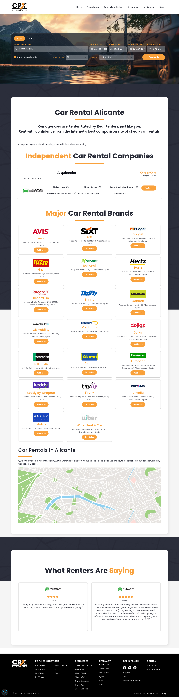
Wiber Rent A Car (89, 425)
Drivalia (138, 393)
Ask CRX (126, 676)
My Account (149, 7)
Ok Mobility (41, 330)
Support (126, 672)
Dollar (138, 332)
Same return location (27, 57)
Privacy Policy (139, 693)
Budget (138, 234)
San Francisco (41, 669)
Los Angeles (40, 665)
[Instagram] (134, 667)
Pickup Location (22, 44)
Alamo (89, 363)
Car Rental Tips (81, 689)
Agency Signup (153, 669)
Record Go (41, 298)
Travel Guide (80, 685)
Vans (31, 38)
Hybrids (102, 676)
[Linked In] (129, 667)
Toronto (58, 673)
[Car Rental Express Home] (19, 7)
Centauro (89, 327)
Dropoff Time (154, 45)
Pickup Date (96, 45)
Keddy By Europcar (41, 393)
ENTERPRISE (41, 364)
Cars (19, 38)
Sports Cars (104, 672)
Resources (133, 7)
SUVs (101, 680)
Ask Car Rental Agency (132, 680)
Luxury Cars (104, 669)
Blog (162, 7)
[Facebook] (124, 667)
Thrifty (89, 300)
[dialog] (4, 692)
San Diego (39, 673)
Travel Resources (82, 681)
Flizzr (41, 270)
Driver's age (58, 57)
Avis (41, 238)
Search (154, 57)
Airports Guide (81, 677)
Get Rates (148, 188)
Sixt (89, 237)
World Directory (81, 669)
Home (79, 7)
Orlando (58, 669)
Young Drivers (93, 7)
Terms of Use (152, 693)
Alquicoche (66, 172)
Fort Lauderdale (61, 665)
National (89, 266)
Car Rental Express (33, 693)
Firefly (89, 393)
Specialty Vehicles (113, 7)
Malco (41, 424)
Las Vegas (39, 677)
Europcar (138, 361)
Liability (163, 693)
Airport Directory (82, 673)
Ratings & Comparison (84, 665)
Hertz (138, 268)
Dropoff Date (135, 45)
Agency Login (152, 665)
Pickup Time (115, 45)
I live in (94, 57)
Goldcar (138, 301)
